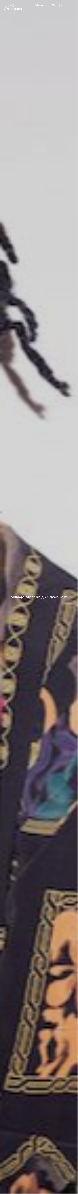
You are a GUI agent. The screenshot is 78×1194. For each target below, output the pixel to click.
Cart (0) (57, 5)
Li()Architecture (13, 7)
